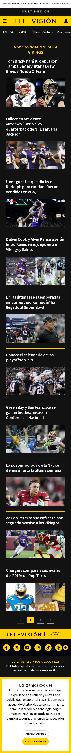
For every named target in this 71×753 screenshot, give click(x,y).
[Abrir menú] (5, 21)
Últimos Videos (42, 32)
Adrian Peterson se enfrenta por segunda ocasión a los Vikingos (34, 520)
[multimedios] (35, 11)
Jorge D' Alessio (50, 3)
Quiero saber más (35, 734)
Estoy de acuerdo (35, 741)
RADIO (22, 32)
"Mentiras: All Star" (29, 3)
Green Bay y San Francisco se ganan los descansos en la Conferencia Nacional (31, 412)
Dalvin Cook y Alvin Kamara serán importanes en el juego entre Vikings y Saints (35, 244)
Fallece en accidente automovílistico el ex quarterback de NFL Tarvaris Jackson (31, 126)
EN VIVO (8, 32)
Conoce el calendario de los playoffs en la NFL (29, 357)
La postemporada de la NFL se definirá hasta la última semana (33, 467)
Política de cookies (35, 714)
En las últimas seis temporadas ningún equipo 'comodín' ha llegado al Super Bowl (33, 302)
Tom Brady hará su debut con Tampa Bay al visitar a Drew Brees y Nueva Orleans (31, 66)
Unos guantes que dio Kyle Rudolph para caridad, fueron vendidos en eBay (32, 186)
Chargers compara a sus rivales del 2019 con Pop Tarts (33, 573)
